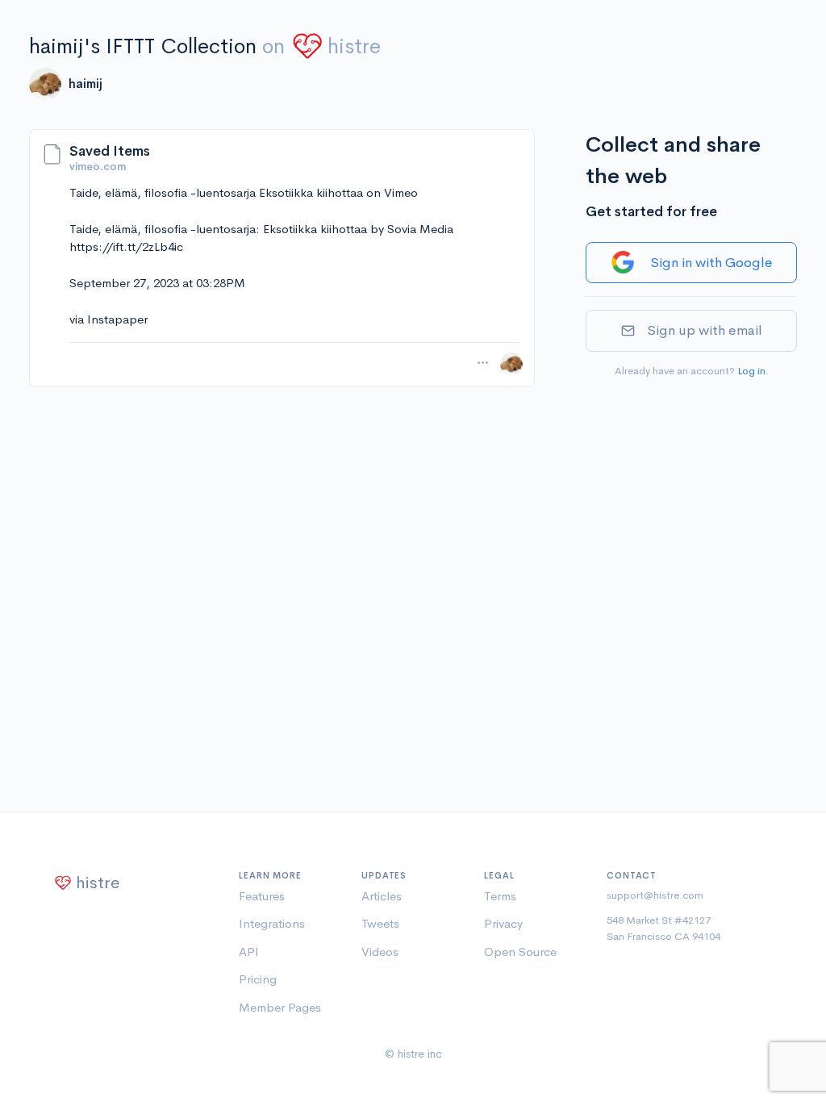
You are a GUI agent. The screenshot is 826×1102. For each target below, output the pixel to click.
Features (262, 896)
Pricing (258, 979)
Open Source (520, 951)
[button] (483, 363)
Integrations (272, 923)
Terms (500, 896)
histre (354, 46)
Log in (751, 371)
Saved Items (109, 151)
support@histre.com (655, 895)
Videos (379, 951)
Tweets (380, 923)
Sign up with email (704, 330)
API (249, 951)
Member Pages (280, 1007)
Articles (381, 896)
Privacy (503, 923)
